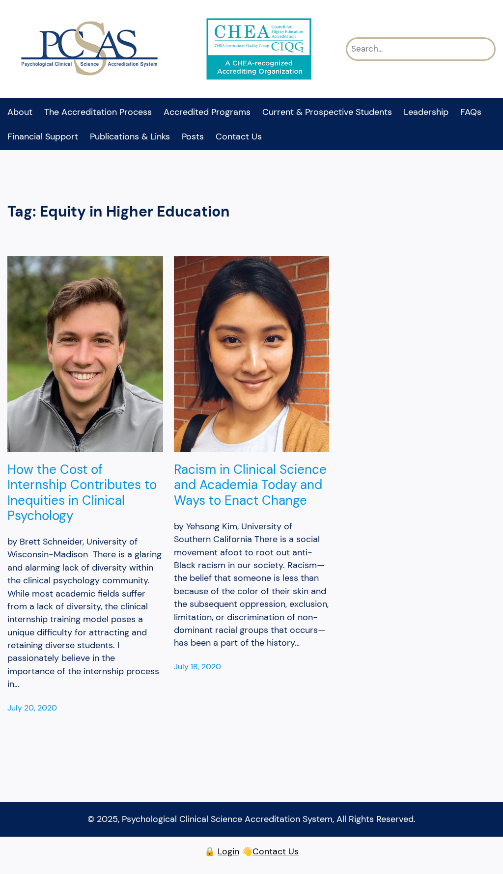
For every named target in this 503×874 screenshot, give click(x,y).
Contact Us (275, 851)
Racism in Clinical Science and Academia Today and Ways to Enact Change (250, 485)
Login (228, 851)
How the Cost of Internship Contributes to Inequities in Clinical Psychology (82, 492)
